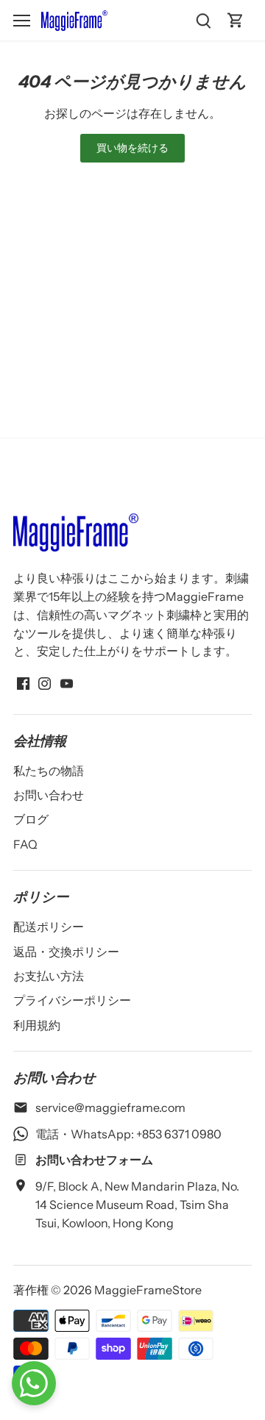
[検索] (203, 20)
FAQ (25, 844)
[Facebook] (23, 682)
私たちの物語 (48, 770)
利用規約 (36, 1025)
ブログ (31, 819)
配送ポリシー (48, 926)
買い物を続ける (132, 148)
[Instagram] (44, 682)
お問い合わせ (48, 795)
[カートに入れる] (235, 20)
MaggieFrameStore (148, 1289)
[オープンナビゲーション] (21, 20)
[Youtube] (66, 682)
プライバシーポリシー (72, 1000)
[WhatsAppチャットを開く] (34, 1383)
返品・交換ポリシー (66, 951)
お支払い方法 (48, 975)
